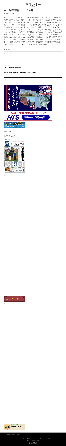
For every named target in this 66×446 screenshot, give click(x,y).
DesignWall (47, 438)
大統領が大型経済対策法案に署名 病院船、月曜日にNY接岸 (20, 72)
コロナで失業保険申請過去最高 (12, 67)
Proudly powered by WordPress (33, 440)
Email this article (10, 49)
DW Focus (41, 438)
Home (7, 434)
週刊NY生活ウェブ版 (30, 438)
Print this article (9, 53)
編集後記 (7, 13)
